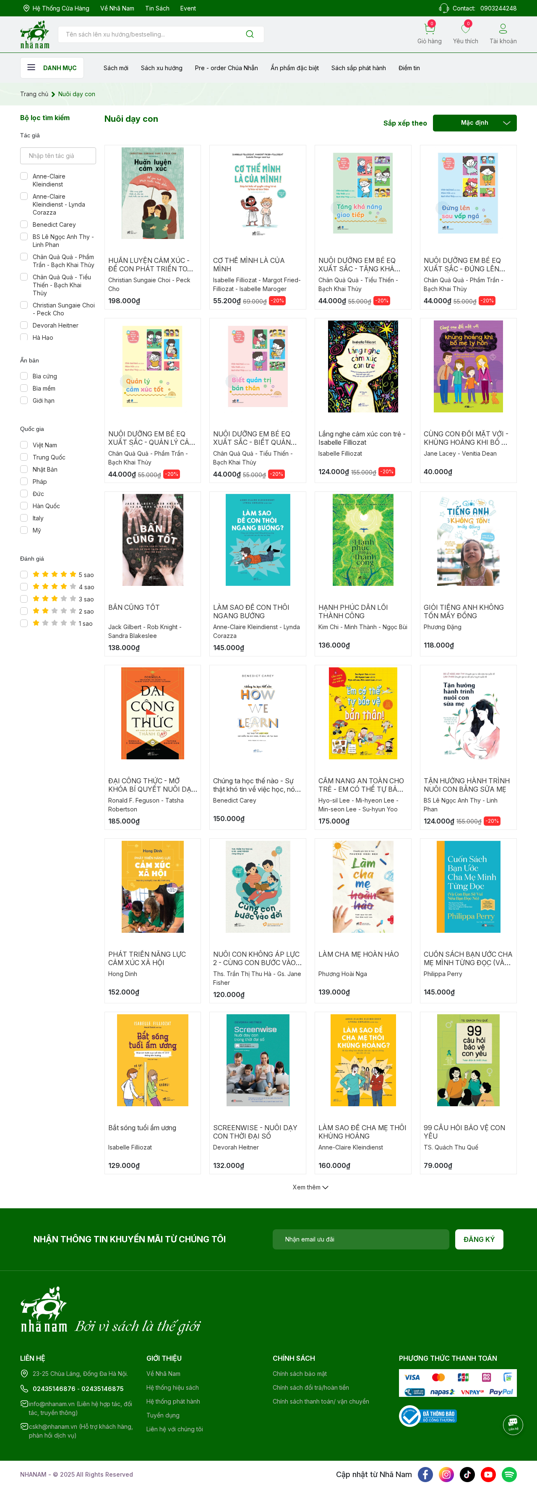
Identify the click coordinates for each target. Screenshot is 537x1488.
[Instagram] (446, 1474)
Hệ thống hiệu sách (172, 1387)
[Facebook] (425, 1474)
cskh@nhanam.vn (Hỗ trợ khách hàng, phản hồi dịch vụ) (81, 1431)
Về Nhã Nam (117, 8)
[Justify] (250, 34)
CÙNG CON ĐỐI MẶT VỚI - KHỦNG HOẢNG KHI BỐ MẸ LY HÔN (467, 442)
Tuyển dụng (163, 1415)
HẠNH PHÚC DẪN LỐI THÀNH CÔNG (353, 611)
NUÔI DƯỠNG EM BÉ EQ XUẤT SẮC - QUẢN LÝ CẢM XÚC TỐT (151, 442)
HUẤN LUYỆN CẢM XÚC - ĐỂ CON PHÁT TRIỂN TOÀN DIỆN (152, 268)
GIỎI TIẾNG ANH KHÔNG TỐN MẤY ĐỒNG (464, 611)
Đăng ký (479, 1239)
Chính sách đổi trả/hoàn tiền (311, 1387)
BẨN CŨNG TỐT (134, 607)
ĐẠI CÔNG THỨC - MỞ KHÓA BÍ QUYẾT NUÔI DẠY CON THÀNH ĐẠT (152, 789)
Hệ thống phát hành (173, 1401)
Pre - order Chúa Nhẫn (226, 67)
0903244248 (498, 8)
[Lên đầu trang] (514, 1448)
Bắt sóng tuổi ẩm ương (142, 1127)
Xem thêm (307, 1187)
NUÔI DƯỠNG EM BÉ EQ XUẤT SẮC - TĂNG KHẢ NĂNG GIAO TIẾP (357, 268)
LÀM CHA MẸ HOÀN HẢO (358, 954)
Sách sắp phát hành (358, 67)
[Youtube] (488, 1474)
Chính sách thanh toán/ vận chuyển (321, 1401)
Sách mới (116, 67)
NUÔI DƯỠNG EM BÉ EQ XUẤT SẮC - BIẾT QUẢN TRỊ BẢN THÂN (252, 442)
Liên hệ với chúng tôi (174, 1429)
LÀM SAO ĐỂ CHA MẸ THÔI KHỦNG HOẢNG (362, 1131)
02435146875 (102, 1388)
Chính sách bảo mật (300, 1373)
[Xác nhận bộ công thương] (428, 1415)
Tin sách (157, 8)
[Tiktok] (467, 1474)
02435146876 (54, 1388)
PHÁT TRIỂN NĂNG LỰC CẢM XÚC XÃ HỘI (147, 958)
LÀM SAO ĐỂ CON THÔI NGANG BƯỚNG (251, 611)
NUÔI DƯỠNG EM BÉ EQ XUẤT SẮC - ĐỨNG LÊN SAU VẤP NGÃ (462, 268)
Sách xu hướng (161, 67)
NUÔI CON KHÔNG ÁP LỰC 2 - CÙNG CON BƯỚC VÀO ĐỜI (256, 962)
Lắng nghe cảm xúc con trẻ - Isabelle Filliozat (362, 438)
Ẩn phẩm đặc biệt (295, 67)
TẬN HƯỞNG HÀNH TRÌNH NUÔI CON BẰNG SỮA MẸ (467, 785)
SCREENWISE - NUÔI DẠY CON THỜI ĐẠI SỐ (255, 1131)
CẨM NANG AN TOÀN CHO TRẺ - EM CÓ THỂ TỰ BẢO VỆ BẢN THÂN (361, 789)
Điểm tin (409, 67)
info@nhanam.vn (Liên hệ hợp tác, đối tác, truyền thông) (80, 1408)
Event (188, 8)
